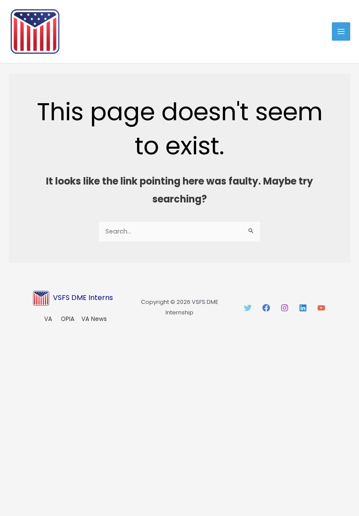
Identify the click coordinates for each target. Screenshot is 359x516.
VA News (94, 319)
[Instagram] (285, 308)
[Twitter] (248, 308)
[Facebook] (266, 308)
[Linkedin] (303, 308)
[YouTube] (321, 308)
